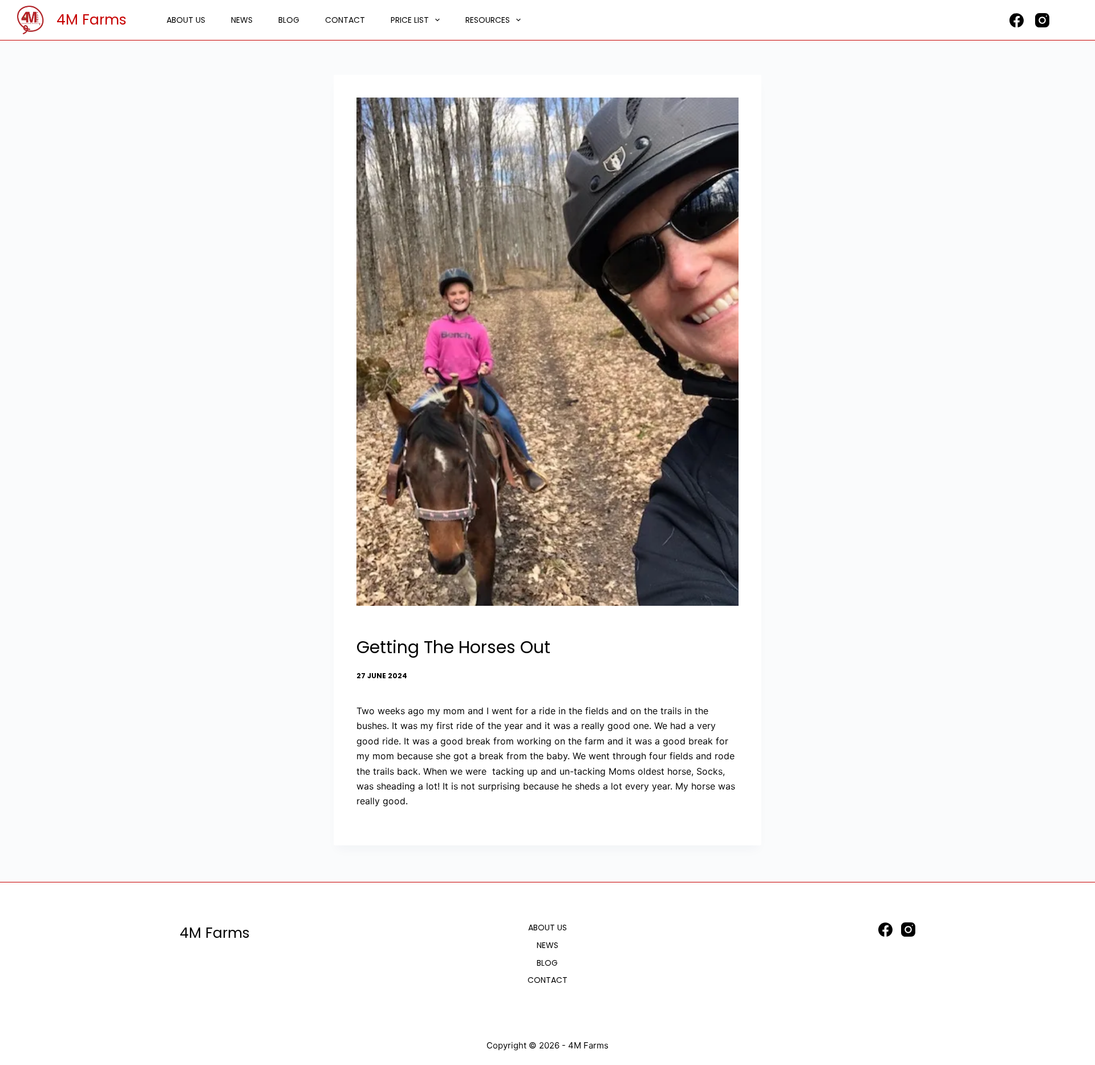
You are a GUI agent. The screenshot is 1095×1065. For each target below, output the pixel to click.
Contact (345, 20)
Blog (288, 20)
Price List (410, 20)
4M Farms (91, 20)
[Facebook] (1016, 20)
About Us (186, 20)
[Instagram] (1042, 20)
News (242, 20)
